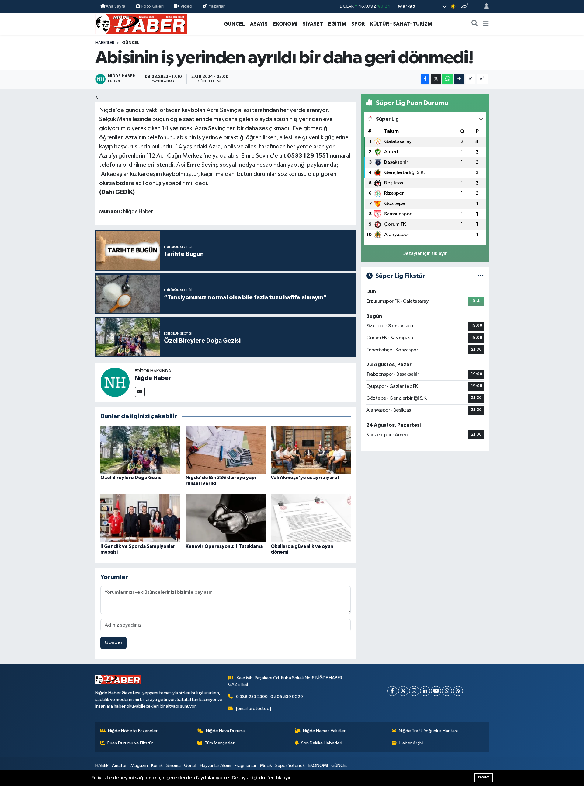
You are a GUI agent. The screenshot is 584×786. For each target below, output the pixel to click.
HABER (102, 765)
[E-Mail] (140, 392)
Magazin (139, 765)
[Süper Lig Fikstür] (481, 276)
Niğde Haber (153, 378)
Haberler (104, 43)
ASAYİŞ (259, 23)
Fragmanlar (245, 765)
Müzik (266, 765)
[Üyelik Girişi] (484, 6)
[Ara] (475, 24)
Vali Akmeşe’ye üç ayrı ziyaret (305, 477)
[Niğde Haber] (115, 382)
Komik (157, 765)
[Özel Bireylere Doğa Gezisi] (140, 449)
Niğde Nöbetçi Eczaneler (133, 731)
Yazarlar (217, 6)
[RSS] (458, 691)
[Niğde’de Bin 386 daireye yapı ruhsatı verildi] (226, 449)
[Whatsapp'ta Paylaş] (447, 79)
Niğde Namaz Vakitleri (324, 731)
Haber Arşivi (411, 743)
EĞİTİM (337, 23)
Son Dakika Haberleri (321, 743)
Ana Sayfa (115, 6)
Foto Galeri (152, 6)
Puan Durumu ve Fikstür (130, 743)
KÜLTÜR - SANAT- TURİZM (401, 23)
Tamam (483, 777)
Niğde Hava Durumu (225, 731)
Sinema (173, 765)
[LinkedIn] (425, 691)
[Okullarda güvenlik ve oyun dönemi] (311, 518)
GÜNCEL (234, 23)
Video (186, 6)
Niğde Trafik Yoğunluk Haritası (428, 731)
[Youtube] (436, 691)
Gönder (114, 642)
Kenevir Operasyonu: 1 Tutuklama (224, 546)
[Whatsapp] (447, 691)
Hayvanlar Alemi (215, 765)
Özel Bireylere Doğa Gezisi (131, 477)
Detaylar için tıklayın (425, 253)
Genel (190, 765)
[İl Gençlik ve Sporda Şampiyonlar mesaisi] (140, 518)
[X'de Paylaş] (436, 79)
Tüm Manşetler (220, 743)
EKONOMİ (285, 23)
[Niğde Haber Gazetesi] (141, 24)
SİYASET (313, 23)
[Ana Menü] (486, 24)
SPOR (358, 23)
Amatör (119, 765)
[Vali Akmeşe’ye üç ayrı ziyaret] (311, 449)
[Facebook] (392, 691)
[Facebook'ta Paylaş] (425, 79)
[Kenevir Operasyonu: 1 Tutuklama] (226, 518)
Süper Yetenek (290, 765)
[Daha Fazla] (459, 79)
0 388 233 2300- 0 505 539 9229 (269, 696)
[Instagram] (414, 691)
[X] (403, 691)
